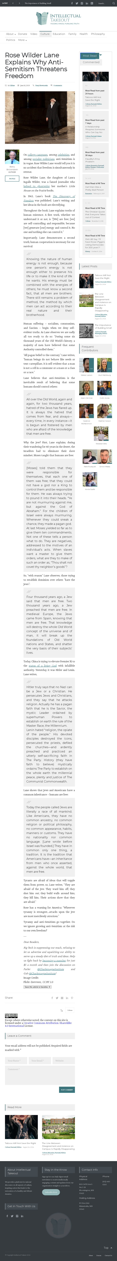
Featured (13, 1147)
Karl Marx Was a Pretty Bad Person (94, 188)
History (87, 251)
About (10, 34)
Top (106, 1247)
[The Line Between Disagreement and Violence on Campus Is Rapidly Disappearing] (58, 1127)
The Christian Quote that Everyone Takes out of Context (95, 214)
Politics (10, 40)
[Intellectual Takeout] (58, 20)
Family (72, 34)
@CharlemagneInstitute (50, 969)
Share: (9, 997)
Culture (45, 34)
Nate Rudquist (90, 466)
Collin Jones (104, 398)
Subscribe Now (51, 1192)
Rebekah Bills (101, 444)
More (21, 40)
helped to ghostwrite (37, 186)
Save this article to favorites (37, 987)
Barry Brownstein (42, 85)
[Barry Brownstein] (12, 157)
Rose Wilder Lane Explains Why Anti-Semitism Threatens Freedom (36, 65)
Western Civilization (97, 167)
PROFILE (12, 179)
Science (99, 136)
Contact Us (108, 1255)
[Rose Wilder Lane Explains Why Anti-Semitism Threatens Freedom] (40, 117)
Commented (91, 62)
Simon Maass (104, 466)
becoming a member (54, 960)
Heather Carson (104, 421)
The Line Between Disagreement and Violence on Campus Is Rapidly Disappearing (58, 1146)
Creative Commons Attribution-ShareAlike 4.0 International (38, 1024)
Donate (22, 34)
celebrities (63, 154)
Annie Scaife (90, 489)
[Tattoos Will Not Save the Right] (21, 1127)
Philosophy (98, 34)
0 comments (58, 85)
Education (59, 34)
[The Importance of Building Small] (86, 331)
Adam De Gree (86, 398)
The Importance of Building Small (38, 3)
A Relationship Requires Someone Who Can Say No (95, 129)
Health (84, 34)
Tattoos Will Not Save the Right (20, 1143)
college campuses (38, 154)
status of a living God (43, 665)
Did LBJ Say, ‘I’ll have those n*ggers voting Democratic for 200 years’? (95, 243)
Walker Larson (86, 375)
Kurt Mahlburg (105, 375)
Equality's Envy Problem (92, 160)
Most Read (90, 55)
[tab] (88, 56)
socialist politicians (43, 158)
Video (33, 34)
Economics (94, 165)
